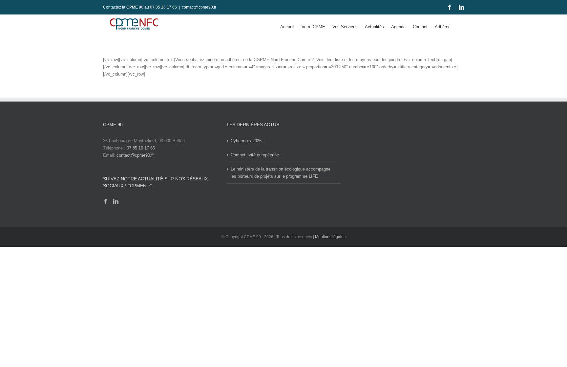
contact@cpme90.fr (199, 7)
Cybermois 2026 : (247, 140)
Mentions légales (330, 237)
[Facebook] (105, 201)
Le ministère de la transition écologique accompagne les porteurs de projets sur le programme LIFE (280, 173)
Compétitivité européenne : (256, 154)
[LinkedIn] (115, 201)
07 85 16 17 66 (141, 148)
